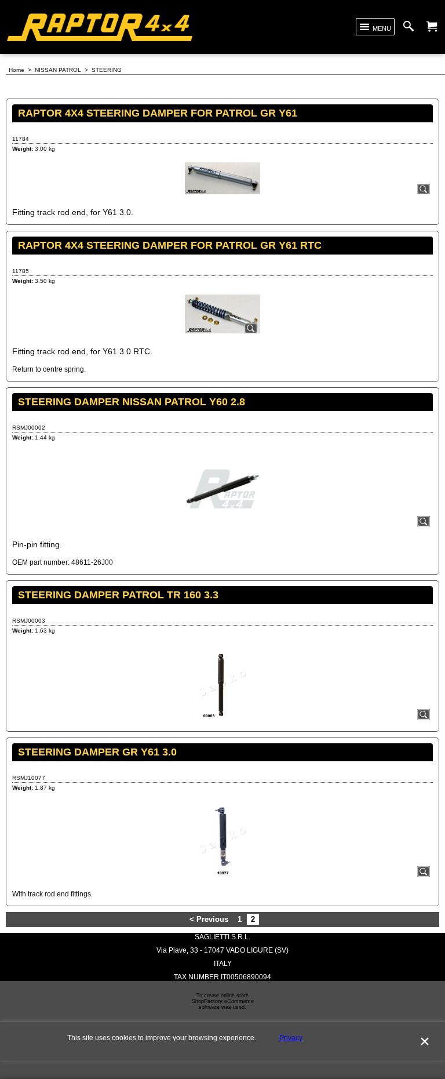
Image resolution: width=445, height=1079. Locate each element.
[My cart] (432, 26)
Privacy (290, 1038)
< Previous (208, 919)
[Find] (411, 26)
